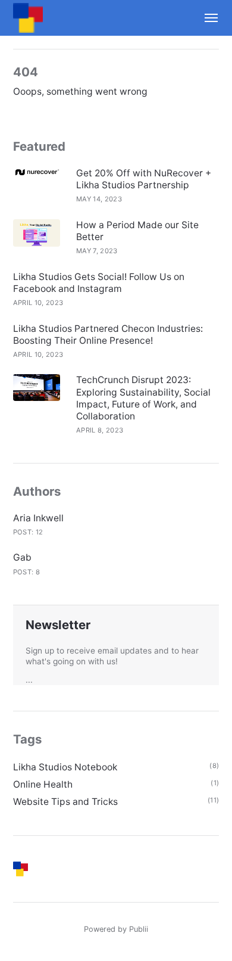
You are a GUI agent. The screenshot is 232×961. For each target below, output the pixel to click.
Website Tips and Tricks (65, 801)
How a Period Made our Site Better (137, 230)
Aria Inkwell (38, 518)
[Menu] (206, 18)
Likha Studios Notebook (65, 767)
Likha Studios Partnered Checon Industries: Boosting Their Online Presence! (108, 334)
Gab (22, 557)
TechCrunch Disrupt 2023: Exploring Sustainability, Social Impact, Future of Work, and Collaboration (143, 398)
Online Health (43, 784)
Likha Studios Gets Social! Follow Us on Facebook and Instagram (98, 282)
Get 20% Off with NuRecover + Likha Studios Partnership (143, 179)
